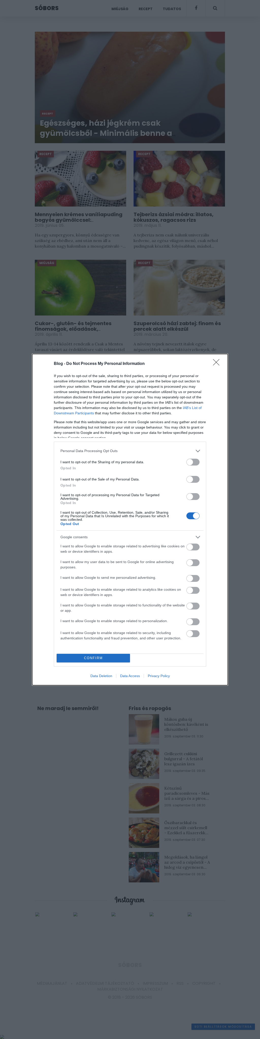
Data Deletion (101, 676)
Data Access (130, 676)
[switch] (193, 462)
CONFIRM (93, 658)
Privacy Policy (159, 676)
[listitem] (130, 451)
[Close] (218, 364)
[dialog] (130, 519)
